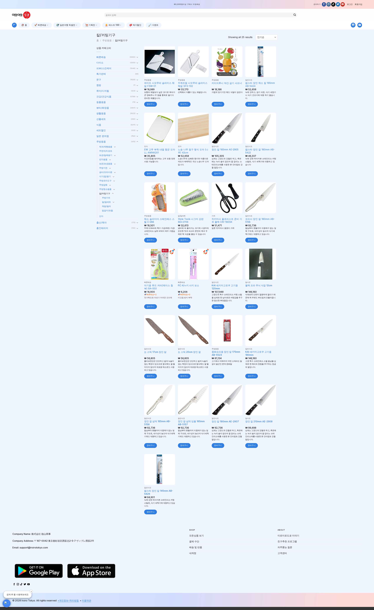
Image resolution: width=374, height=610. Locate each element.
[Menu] (14, 25)
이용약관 (86, 600)
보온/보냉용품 (105, 163)
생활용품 (101, 113)
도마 (101, 216)
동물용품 (101, 102)
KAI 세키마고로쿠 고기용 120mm (225, 287)
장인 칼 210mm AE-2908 (258, 421)
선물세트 (101, 119)
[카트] (359, 25)
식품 (98, 124)
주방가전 (103, 168)
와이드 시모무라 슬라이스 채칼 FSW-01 (159, 84)
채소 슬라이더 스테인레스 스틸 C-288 (159, 221)
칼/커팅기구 (104, 193)
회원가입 (358, 4)
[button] (6, 603)
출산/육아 (101, 222)
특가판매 (101, 73)
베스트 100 (114, 25)
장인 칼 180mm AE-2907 (225, 421)
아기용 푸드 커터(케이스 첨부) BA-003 (158, 287)
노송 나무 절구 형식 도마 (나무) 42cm (193, 151)
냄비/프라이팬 (105, 172)
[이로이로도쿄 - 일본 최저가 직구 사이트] (23, 15)
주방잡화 (103, 185)
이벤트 (155, 25)
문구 (98, 79)
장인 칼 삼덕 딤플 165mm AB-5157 (191, 423)
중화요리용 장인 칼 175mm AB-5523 (226, 353)
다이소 (99, 62)
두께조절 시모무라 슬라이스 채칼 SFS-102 (192, 84)
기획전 (92, 25)
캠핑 (98, 85)
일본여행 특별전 (67, 25)
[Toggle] (137, 57)
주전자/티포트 (105, 151)
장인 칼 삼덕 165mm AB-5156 (157, 423)
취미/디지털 (102, 90)
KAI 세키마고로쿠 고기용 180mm (258, 353)
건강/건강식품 (103, 96)
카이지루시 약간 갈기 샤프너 (227, 83)
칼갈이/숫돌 (107, 210)
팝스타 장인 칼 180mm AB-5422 (260, 151)
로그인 (350, 4)
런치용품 (103, 159)
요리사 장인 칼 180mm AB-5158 (260, 221)
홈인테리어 (102, 228)
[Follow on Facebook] (324, 4)
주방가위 (106, 197)
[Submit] (294, 15)
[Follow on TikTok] (333, 4)
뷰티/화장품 (102, 107)
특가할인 (137, 25)
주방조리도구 (105, 180)
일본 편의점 (102, 136)
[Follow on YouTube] (343, 4)
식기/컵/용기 (105, 176)
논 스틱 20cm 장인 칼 (189, 351)
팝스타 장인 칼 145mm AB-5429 (158, 492)
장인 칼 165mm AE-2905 (225, 149)
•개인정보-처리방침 (68, 600)
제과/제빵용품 (105, 146)
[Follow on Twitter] (338, 4)
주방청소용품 (105, 189)
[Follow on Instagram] (329, 4)
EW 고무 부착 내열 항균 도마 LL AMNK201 (159, 151)
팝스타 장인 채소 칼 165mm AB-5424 (260, 84)
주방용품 (107, 40)
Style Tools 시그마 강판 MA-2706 (191, 221)
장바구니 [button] (151, 104)
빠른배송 (42, 25)
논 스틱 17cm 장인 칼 (155, 351)
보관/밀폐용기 (105, 155)
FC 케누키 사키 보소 (188, 285)
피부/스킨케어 (103, 68)
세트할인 (101, 130)
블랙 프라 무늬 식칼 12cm (258, 285)
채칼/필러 (106, 206)
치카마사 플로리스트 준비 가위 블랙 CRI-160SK (227, 221)
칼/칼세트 (106, 202)
